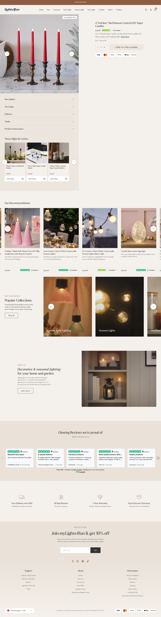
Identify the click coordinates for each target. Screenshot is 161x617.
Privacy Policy (132, 579)
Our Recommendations (17, 203)
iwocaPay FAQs (133, 592)
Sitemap (132, 586)
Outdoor (119, 10)
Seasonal (57, 10)
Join (95, 550)
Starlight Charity (80, 589)
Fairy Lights (91, 10)
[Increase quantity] (105, 47)
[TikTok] (88, 561)
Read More (125, 37)
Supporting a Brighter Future (80, 592)
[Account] (151, 10)
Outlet (41, 10)
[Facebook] (72, 561)
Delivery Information (28, 579)
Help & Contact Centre (28, 575)
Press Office (80, 586)
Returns (28, 582)
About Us (80, 579)
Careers (80, 575)
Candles (101, 10)
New (48, 10)
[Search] (146, 10)
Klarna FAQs (132, 589)
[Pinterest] (83, 561)
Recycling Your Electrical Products (132, 596)
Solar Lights (67, 10)
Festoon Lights (79, 10)
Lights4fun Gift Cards (28, 586)
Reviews (132, 582)
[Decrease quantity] (97, 47)
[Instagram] (77, 561)
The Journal (80, 582)
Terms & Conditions (132, 575)
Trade (28, 589)
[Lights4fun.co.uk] (12, 9)
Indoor (110, 10)
